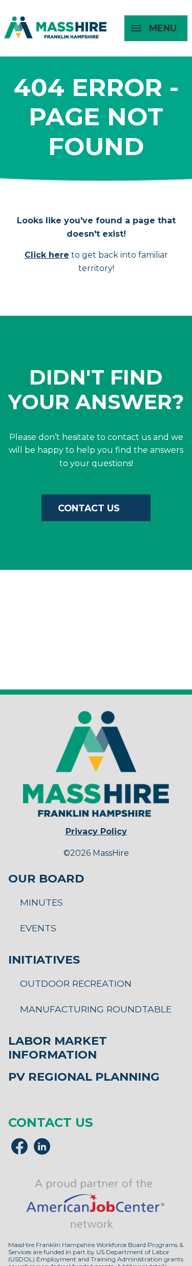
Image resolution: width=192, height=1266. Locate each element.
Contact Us (89, 508)
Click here (47, 255)
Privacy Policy (96, 831)
